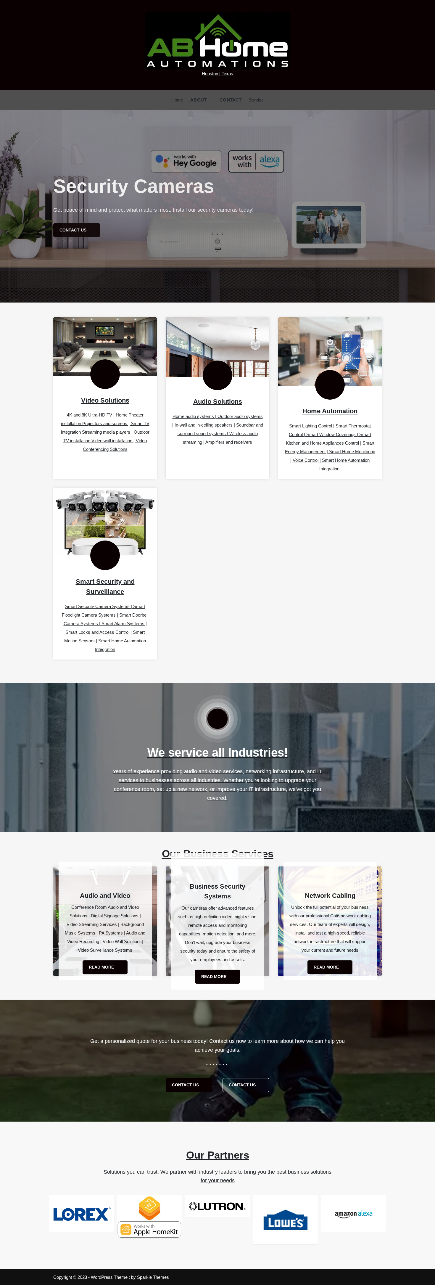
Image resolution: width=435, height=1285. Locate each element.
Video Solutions (105, 400)
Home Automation (329, 411)
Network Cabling (330, 895)
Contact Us (186, 1085)
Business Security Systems (217, 891)
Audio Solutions (217, 401)
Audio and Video (105, 895)
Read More (102, 967)
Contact (230, 99)
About (198, 99)
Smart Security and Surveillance (105, 586)
